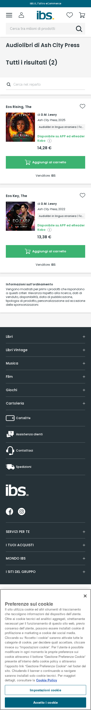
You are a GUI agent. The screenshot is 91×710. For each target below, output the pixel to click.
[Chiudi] (85, 596)
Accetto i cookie (45, 702)
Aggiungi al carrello (49, 162)
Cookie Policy (46, 680)
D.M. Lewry (49, 115)
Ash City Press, (47, 120)
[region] (45, 649)
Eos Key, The (16, 195)
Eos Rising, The (19, 106)
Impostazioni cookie (45, 690)
